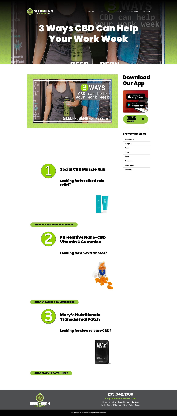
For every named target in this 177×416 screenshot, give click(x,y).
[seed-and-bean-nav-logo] (40, 8)
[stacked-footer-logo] (40, 393)
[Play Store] (135, 103)
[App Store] (135, 94)
